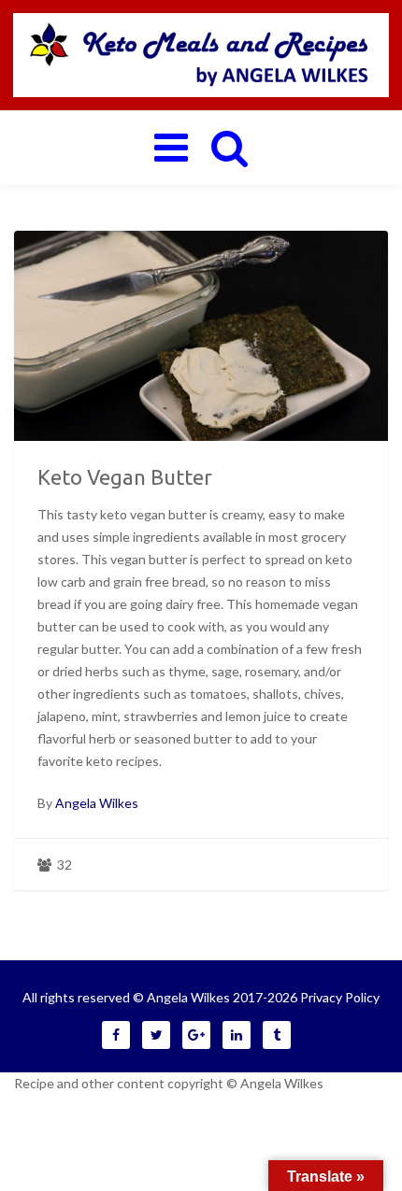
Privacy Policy (340, 997)
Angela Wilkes (96, 803)
